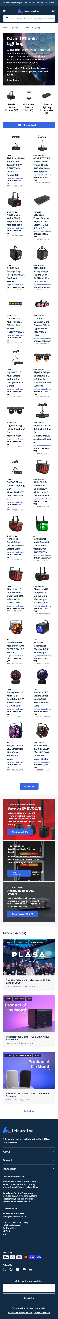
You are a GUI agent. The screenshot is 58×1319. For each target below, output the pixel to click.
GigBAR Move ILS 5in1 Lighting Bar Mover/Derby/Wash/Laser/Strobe (16, 490)
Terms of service (42, 1312)
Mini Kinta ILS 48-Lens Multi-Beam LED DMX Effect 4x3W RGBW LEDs (15, 596)
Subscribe (29, 1298)
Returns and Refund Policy (20, 1312)
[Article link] (29, 965)
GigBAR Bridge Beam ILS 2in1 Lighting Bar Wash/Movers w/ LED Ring (42, 379)
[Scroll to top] (54, 1315)
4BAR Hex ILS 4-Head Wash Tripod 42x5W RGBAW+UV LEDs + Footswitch (16, 166)
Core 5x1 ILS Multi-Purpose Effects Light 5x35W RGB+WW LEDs (15, 325)
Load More (29, 786)
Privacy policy (18, 1308)
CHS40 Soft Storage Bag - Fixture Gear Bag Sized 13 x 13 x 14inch (41, 275)
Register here (23, 2)
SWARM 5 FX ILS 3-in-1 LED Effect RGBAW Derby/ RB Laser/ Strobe (41, 752)
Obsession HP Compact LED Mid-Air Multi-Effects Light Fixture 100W (40, 596)
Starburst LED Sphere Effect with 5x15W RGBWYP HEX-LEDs (41, 699)
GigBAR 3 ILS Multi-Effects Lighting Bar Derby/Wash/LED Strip (15, 379)
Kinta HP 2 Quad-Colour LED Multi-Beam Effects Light (15, 544)
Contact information (36, 1308)
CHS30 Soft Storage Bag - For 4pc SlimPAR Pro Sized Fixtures (16, 275)
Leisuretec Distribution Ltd (28, 1139)
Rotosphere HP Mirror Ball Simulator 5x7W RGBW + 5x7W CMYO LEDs (15, 699)
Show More (13, 80)
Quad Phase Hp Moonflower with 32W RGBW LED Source (15, 647)
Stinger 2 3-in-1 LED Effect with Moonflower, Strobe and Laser (15, 752)
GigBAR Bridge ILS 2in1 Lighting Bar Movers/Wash (16, 430)
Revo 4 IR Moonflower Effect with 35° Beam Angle (41, 647)
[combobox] (29, 18)
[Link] (29, 819)
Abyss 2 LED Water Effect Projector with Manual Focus (14, 220)
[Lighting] (14, 27)
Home (5, 27)
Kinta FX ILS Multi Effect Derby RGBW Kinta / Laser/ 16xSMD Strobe (41, 489)
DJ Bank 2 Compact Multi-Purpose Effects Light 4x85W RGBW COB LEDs (41, 327)
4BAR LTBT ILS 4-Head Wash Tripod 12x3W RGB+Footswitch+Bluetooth (41, 165)
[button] (4, 11)
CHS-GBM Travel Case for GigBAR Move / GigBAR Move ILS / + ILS (41, 221)
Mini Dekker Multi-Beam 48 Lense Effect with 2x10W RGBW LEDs (41, 545)
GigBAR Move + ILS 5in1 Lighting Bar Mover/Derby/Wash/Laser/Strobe (42, 434)
